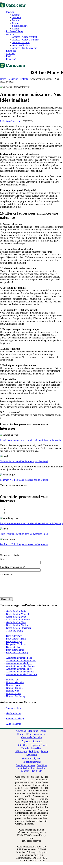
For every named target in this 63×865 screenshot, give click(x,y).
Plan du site (36, 771)
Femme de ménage (15, 718)
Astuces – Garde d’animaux (25, 39)
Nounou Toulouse (15, 688)
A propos (21, 730)
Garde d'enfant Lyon (16, 617)
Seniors (15, 23)
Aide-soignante (13, 723)
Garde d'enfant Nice (16, 622)
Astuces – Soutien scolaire (25, 48)
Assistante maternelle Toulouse (21, 666)
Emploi (15, 28)
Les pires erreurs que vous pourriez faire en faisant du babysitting (31, 440)
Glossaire (10, 53)
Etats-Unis (22, 744)
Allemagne (21, 751)
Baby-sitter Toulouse (16, 644)
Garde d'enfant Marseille (18, 614)
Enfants (16, 14)
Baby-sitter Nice (14, 647)
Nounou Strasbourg (15, 696)
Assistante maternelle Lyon (19, 663)
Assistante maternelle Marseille (21, 660)
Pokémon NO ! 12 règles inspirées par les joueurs (24, 480)
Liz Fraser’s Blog (14, 31)
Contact (21, 734)
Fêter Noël (11, 59)
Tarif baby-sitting (14, 630)
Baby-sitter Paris (14, 636)
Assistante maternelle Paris (19, 657)
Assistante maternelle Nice (19, 669)
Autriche (32, 754)
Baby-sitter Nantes (15, 649)
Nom (2, 559)
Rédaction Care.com (10, 121)
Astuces (10, 34)
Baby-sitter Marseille (16, 638)
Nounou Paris (12, 679)
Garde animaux (13, 713)
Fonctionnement (36, 734)
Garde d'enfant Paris (16, 611)
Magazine (11, 12)
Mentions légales (37, 730)
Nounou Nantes (13, 693)
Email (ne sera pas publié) (12, 567)
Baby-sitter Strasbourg (17, 652)
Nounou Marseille (15, 682)
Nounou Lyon (13, 685)
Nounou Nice (12, 690)
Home (3, 79)
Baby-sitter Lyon (14, 641)
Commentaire (7, 574)
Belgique (34, 751)
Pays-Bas (36, 748)
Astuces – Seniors (21, 45)
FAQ (8, 56)
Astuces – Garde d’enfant (24, 37)
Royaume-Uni (37, 744)
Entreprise (11, 50)
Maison (15, 20)
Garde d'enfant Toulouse (18, 619)
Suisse (44, 751)
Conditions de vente (25, 765)
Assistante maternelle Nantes (20, 671)
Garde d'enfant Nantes (17, 625)
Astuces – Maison (21, 42)
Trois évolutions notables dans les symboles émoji (24, 461)
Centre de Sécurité (31, 737)
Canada (25, 748)
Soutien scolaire (20, 25)
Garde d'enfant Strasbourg (18, 628)
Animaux (16, 17)
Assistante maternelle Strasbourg (21, 674)
